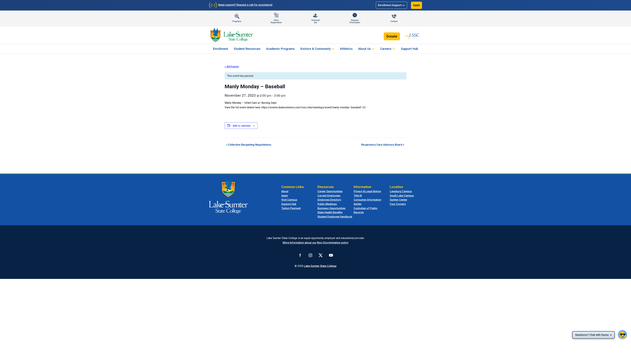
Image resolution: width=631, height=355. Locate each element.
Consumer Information (367, 199)
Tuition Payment (291, 208)
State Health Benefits (330, 212)
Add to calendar (242, 125)
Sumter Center (398, 199)
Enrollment (220, 48)
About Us (364, 48)
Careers (385, 48)
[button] (622, 334)
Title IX (358, 195)
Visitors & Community (315, 48)
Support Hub (409, 48)
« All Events (232, 66)
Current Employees (328, 195)
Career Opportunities (330, 191)
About (284, 191)
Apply (416, 5)
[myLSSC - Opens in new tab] (412, 36)
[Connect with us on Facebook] (300, 255)
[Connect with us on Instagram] (310, 255)
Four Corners (398, 204)
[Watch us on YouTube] (331, 255)
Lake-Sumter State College (320, 266)
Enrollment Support (390, 5)
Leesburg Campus (401, 191)
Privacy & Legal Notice (367, 191)
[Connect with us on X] (320, 255)
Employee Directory (329, 199)
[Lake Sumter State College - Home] (228, 196)
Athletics (346, 48)
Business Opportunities (331, 208)
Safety (358, 204)
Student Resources (247, 48)
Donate (391, 36)
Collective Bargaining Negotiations (248, 144)
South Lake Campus (402, 195)
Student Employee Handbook (334, 216)
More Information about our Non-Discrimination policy (315, 242)
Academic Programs (280, 48)
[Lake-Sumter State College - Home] (231, 35)
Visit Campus (289, 199)
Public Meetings (327, 204)
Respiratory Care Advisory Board (382, 144)
